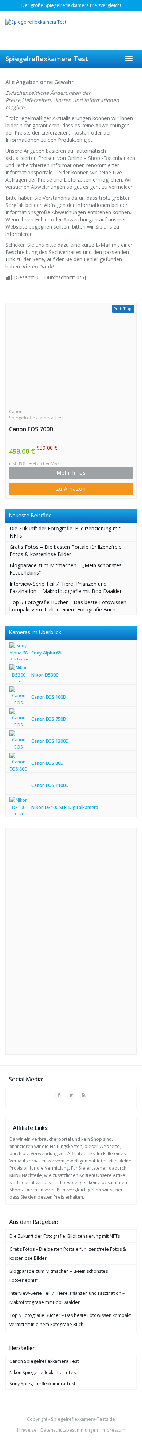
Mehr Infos (71, 472)
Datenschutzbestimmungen (69, 1430)
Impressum (113, 1430)
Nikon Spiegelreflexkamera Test (43, 1372)
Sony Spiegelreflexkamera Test (42, 1384)
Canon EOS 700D (31, 429)
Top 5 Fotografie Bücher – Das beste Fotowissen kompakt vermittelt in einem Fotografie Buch (67, 606)
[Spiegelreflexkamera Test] (71, 30)
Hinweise (27, 1430)
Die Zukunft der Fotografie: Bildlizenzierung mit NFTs (64, 1236)
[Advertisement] (64, 940)
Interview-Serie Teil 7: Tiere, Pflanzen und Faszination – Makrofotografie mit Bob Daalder (65, 587)
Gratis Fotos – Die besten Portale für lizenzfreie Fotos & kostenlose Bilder (65, 550)
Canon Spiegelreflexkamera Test (36, 414)
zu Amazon (71, 488)
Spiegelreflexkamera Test (46, 58)
